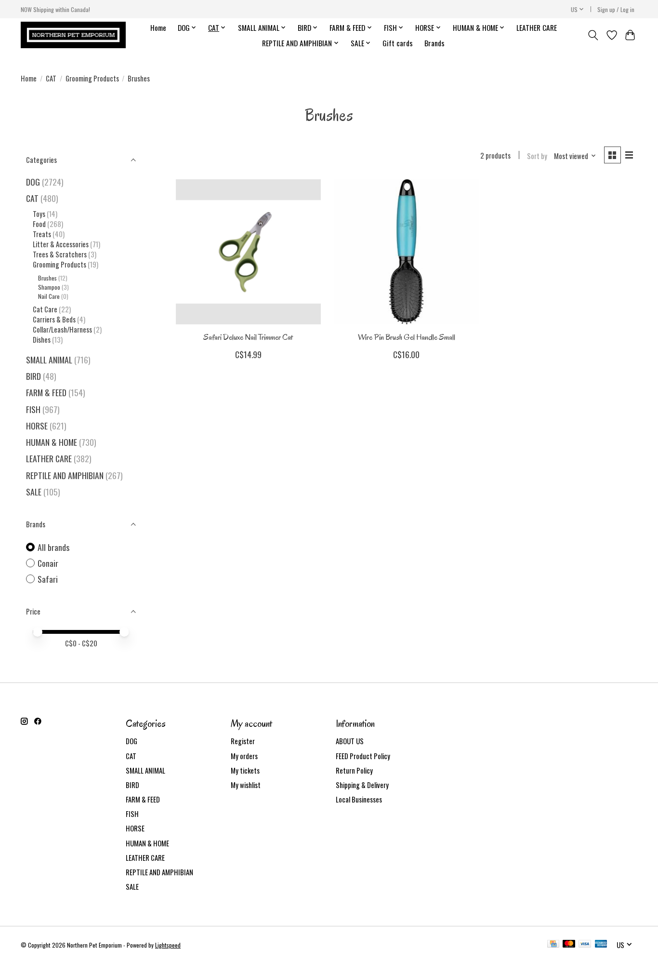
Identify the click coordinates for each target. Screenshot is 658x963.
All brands (53, 547)
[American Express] (601, 945)
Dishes (42, 339)
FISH (33, 409)
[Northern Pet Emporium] (73, 35)
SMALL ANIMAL (49, 359)
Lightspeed (168, 945)
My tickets (245, 770)
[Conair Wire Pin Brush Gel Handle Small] (406, 251)
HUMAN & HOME (51, 442)
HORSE (37, 425)
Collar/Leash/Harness (62, 329)
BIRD (33, 376)
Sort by (537, 156)
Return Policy (354, 770)
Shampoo (49, 287)
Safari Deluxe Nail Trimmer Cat (248, 337)
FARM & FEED (46, 392)
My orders (244, 756)
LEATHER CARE (536, 27)
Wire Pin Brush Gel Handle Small (406, 337)
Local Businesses (359, 799)
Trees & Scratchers (60, 254)
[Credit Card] (553, 945)
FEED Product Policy (363, 756)
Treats (42, 234)
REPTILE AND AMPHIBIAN (65, 475)
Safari (48, 579)
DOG (33, 181)
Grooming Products (92, 78)
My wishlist (246, 785)
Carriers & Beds (54, 319)
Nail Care (49, 296)
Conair (48, 563)
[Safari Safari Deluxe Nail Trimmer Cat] (248, 251)
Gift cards (397, 43)
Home (158, 27)
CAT (51, 78)
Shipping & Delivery (362, 785)
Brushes (47, 277)
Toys (39, 214)
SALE (33, 491)
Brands (434, 43)
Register (243, 741)
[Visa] (585, 945)
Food (39, 224)
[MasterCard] (569, 945)
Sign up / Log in (615, 9)
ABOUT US (350, 741)
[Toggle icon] (593, 35)
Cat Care (45, 309)
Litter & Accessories (61, 244)
